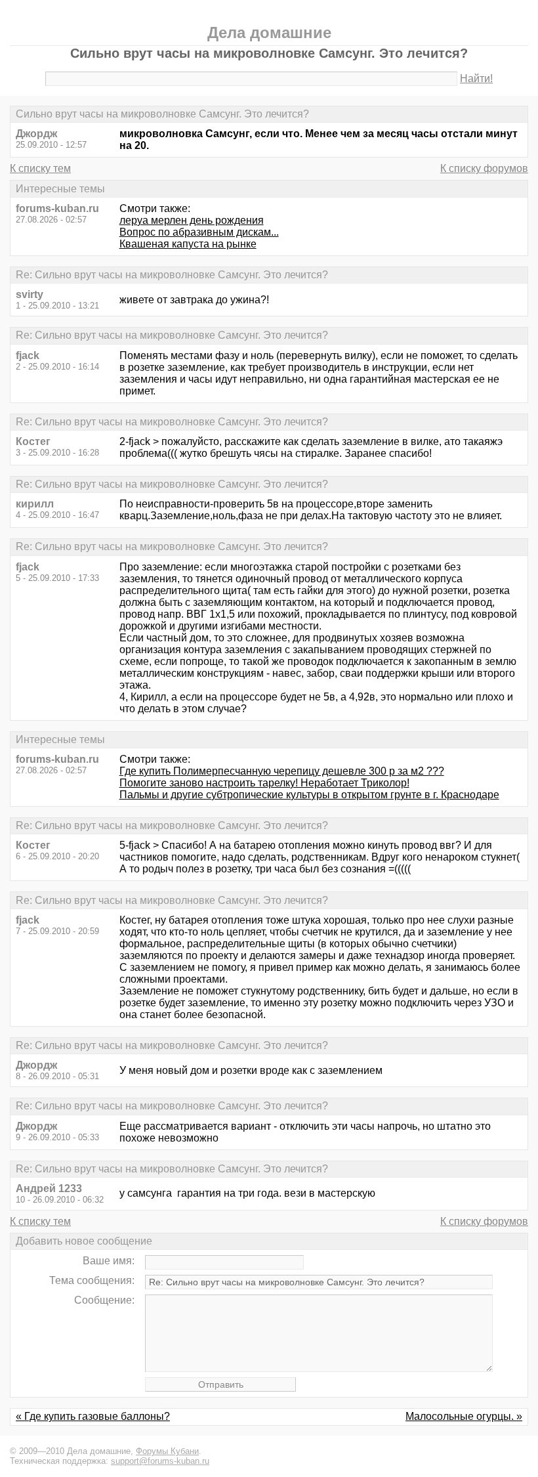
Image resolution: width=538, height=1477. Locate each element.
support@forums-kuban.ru (160, 1461)
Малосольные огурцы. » (463, 1416)
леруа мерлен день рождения (191, 220)
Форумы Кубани (167, 1451)
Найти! (476, 78)
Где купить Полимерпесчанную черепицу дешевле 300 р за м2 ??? (281, 771)
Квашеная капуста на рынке (188, 243)
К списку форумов (484, 168)
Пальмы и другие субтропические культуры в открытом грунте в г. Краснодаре (309, 794)
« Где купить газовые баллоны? (93, 1416)
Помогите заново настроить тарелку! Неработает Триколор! (264, 782)
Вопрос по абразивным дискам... (199, 232)
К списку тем (40, 168)
